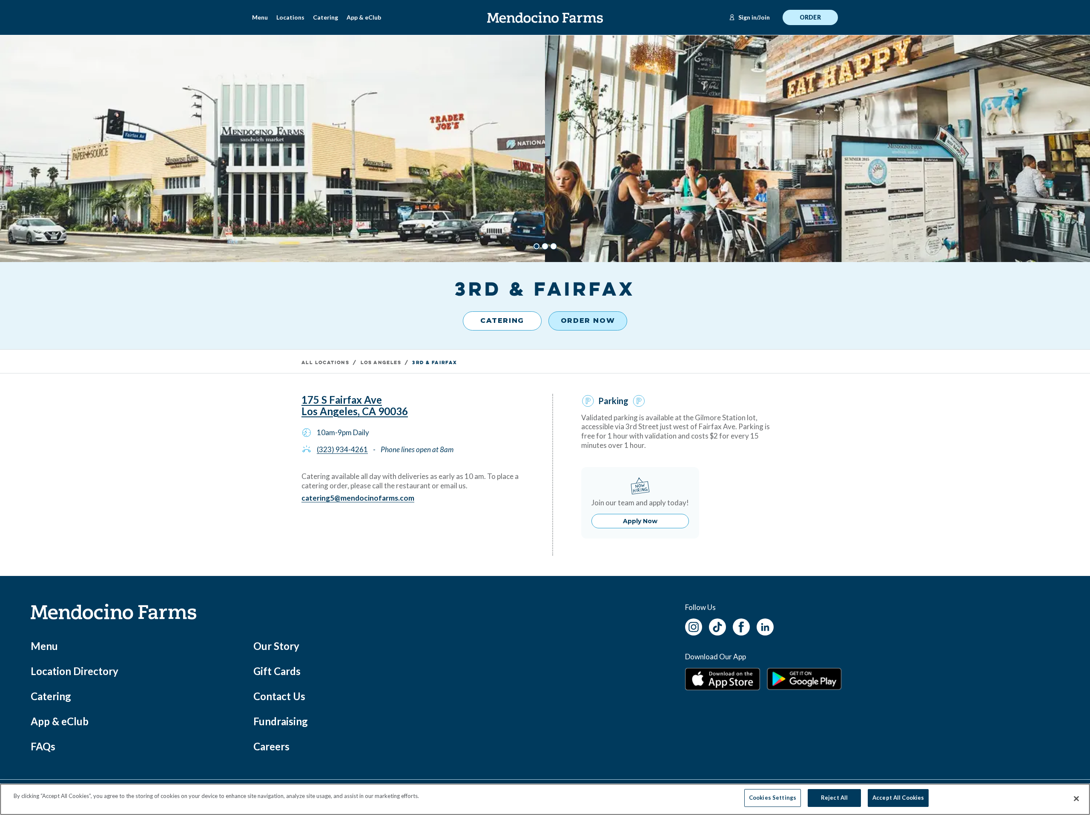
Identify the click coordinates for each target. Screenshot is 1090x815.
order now (588, 320)
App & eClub (364, 17)
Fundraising (280, 721)
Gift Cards (277, 671)
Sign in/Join (754, 17)
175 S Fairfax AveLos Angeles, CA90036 (354, 405)
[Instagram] (693, 626)
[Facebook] (741, 626)
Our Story (276, 646)
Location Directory (74, 671)
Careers (271, 746)
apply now (640, 521)
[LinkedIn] (765, 626)
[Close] (1076, 798)
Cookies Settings (772, 797)
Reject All (834, 797)
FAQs (43, 746)
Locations (290, 17)
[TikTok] (717, 626)
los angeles (381, 362)
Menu (260, 17)
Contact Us (279, 696)
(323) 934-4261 (342, 449)
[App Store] (722, 679)
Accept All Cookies (898, 797)
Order (810, 17)
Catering (325, 17)
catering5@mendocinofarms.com (357, 498)
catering (502, 320)
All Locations (325, 362)
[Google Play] (804, 679)
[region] (545, 799)
